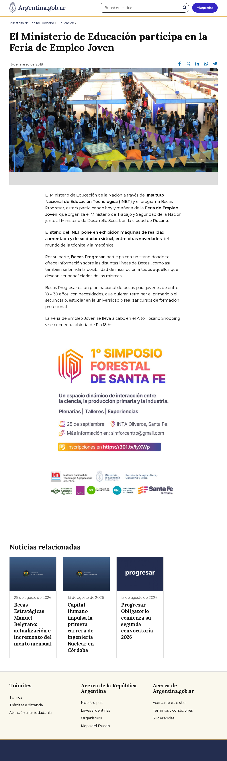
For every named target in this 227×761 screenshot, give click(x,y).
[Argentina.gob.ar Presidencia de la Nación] (37, 8)
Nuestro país (92, 703)
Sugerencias (163, 718)
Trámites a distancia (26, 705)
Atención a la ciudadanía (30, 713)
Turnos (15, 697)
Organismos (91, 718)
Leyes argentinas (95, 710)
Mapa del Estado (95, 726)
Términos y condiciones (173, 710)
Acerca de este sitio (169, 703)
